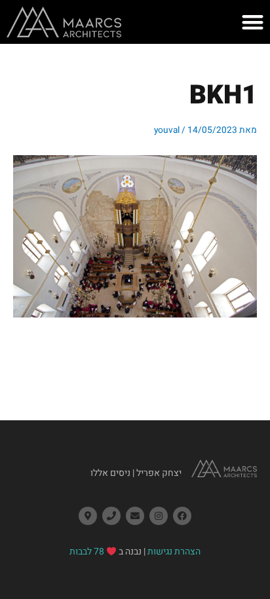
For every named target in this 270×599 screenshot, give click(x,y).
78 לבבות (86, 551)
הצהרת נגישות (174, 551)
